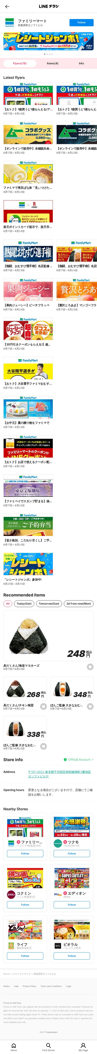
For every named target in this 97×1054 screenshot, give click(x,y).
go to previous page (7, 6)
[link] (9, 22)
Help (16, 986)
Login (68, 986)
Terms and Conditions (51, 986)
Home (14, 1050)
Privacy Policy (29, 986)
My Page (83, 1050)
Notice (6, 986)
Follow (81, 23)
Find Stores (48, 1050)
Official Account (79, 759)
